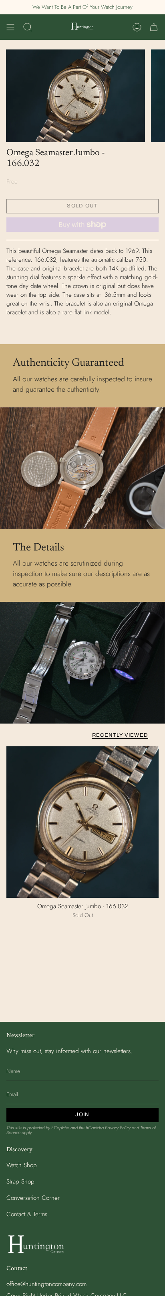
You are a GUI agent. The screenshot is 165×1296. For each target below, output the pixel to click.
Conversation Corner (33, 1197)
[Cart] (153, 27)
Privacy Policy (118, 1127)
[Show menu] (10, 27)
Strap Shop (20, 1181)
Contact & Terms (26, 1214)
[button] (27, 27)
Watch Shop (21, 1165)
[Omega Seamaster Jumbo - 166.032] (82, 822)
